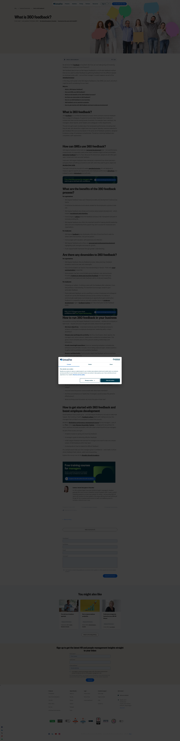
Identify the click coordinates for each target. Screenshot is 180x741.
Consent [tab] (69, 364)
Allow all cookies (110, 380)
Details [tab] (90, 364)
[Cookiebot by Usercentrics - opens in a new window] (114, 360)
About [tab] (111, 364)
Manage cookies (89, 380)
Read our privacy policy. (79, 374)
